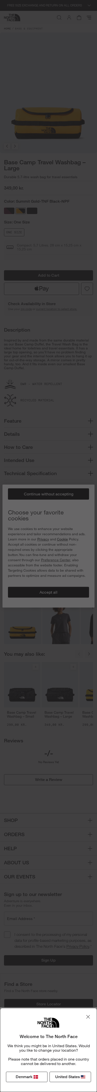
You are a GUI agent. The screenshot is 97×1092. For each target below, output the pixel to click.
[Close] (88, 1017)
